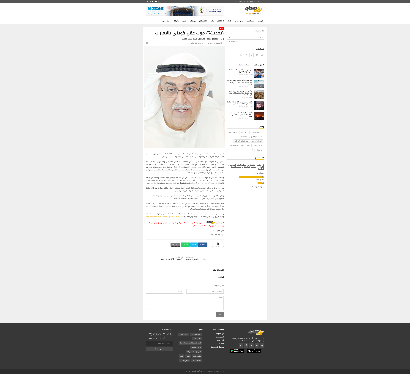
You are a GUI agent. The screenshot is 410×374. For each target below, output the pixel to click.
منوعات (229, 21)
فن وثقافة (193, 21)
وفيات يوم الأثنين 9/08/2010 (172, 259)
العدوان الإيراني (257, 141)
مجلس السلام (258, 145)
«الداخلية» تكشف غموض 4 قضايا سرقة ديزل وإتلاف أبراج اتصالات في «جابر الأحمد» (240, 82)
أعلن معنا (242, 1)
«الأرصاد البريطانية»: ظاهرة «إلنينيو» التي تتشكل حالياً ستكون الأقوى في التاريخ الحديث (240, 93)
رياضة (212, 21)
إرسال (220, 314)
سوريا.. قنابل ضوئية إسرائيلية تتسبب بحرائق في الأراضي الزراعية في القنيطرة (241, 114)
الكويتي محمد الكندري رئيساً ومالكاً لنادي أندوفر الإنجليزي (241, 71)
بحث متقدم (234, 41)
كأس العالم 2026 (257, 132)
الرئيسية (260, 21)
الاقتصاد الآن (203, 21)
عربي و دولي (239, 21)
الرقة (248, 145)
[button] (223, 48)
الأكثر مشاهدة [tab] (258, 64)
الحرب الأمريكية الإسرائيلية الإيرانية (251, 136)
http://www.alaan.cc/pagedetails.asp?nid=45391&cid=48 (165, 216)
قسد (242, 145)
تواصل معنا (250, 1)
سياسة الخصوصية (217, 347)
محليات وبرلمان (165, 21)
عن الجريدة (259, 1)
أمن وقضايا (176, 21)
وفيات (221, 28)
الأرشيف (234, 1)
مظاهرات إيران (233, 145)
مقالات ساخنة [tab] (244, 64)
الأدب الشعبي (250, 21)
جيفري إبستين (257, 149)
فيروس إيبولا (244, 132)
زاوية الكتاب (220, 21)
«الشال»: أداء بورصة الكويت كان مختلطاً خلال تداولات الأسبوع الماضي (240, 103)
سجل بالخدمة (159, 349)
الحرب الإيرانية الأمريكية (242, 141)
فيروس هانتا (233, 132)
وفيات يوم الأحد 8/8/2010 (196, 259)
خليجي (184, 21)
